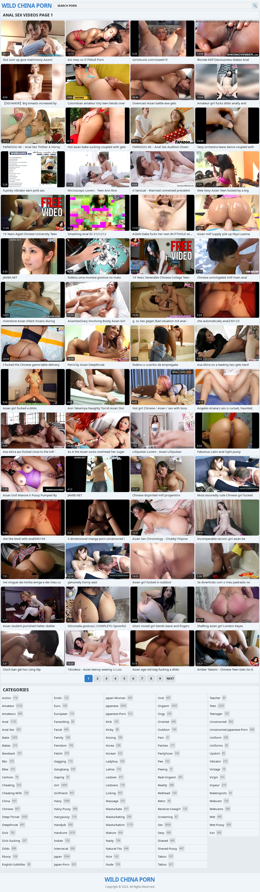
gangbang (64, 769)
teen (217, 706)
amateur (12, 706)
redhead (167, 793)
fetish (61, 753)
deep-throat (14, 817)
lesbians (115, 785)
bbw (8, 769)
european (64, 714)
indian (61, 841)
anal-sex (11, 730)
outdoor (167, 730)
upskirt (217, 753)
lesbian (114, 777)
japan (62, 856)
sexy (164, 833)
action (9, 698)
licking (114, 793)
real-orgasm (170, 777)
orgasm (167, 706)
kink (112, 722)
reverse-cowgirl (172, 809)
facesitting (64, 722)
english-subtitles (16, 864)
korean (114, 753)
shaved (166, 841)
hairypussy (65, 817)
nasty (113, 841)
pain (163, 737)
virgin (217, 777)
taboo (165, 856)
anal (9, 722)
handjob (63, 825)
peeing (165, 769)
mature (114, 833)
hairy (61, 801)
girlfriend (64, 793)
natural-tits (117, 848)
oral (164, 698)
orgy (164, 714)
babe (9, 737)
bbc (8, 761)
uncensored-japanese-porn (232, 730)
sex (164, 825)
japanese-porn (119, 714)
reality (166, 785)
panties (166, 745)
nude (113, 864)
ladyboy (115, 761)
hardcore (64, 833)
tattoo (165, 864)
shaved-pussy (171, 848)
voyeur (218, 785)
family (62, 737)
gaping (61, 777)
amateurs (12, 714)
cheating (11, 785)
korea (113, 745)
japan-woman (119, 698)
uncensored (221, 722)
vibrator (219, 761)
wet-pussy (220, 825)
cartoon (10, 777)
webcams (220, 809)
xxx (215, 833)
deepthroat (13, 825)
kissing (114, 737)
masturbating (118, 817)
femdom (63, 745)
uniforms (219, 745)
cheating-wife (15, 793)
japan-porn (65, 864)
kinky (112, 730)
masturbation (119, 825)
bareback (12, 753)
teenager (219, 714)
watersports (221, 793)
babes (9, 745)
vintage (217, 769)
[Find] (255, 5)
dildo (9, 848)
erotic (61, 698)
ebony (9, 856)
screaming (168, 817)
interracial (64, 848)
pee (163, 761)
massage (115, 801)
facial (61, 730)
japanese (116, 706)
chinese (11, 809)
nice (112, 856)
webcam (219, 801)
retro (164, 801)
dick (8, 833)
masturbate (117, 809)
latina (113, 769)
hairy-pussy (65, 809)
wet (216, 817)
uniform (219, 737)
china (9, 801)
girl (60, 785)
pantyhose (168, 753)
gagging (63, 761)
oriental (167, 722)
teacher (217, 698)
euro (60, 706)
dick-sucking (14, 841)
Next (170, 678)
